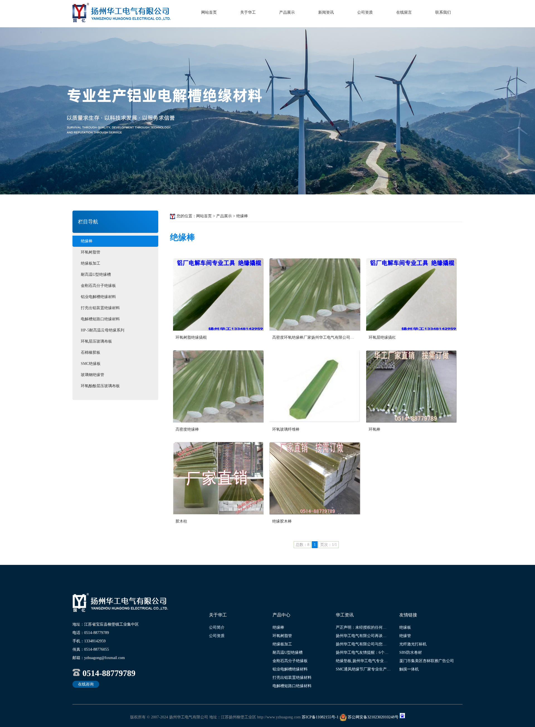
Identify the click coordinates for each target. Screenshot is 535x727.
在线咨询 (86, 684)
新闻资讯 (326, 12)
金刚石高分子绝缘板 (98, 286)
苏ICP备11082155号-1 (320, 717)
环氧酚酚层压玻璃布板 (100, 386)
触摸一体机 (409, 669)
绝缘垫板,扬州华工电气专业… (362, 661)
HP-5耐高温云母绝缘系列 (102, 330)
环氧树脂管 (90, 252)
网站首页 (209, 12)
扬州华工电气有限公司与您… (361, 644)
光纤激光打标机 (413, 644)
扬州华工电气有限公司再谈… (361, 636)
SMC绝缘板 (91, 364)
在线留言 (404, 12)
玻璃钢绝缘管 (92, 375)
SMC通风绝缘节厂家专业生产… (363, 669)
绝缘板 (405, 627)
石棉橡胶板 (90, 352)
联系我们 (443, 12)
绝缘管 (405, 636)
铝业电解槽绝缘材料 (98, 297)
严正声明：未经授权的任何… (361, 627)
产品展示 (287, 12)
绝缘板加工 (90, 263)
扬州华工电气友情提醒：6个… (362, 652)
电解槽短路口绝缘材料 (100, 319)
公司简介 (217, 627)
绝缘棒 (87, 241)
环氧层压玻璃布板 (96, 341)
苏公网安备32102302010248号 (373, 717)
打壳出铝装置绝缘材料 (100, 308)
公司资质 (365, 12)
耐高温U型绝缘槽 (96, 274)
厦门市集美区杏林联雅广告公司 (426, 661)
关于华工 (248, 12)
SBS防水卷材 (410, 652)
